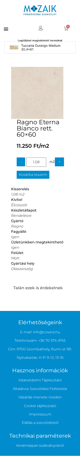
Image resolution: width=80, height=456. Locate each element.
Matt (15, 258)
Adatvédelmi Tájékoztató (40, 380)
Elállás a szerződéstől (40, 423)
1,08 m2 (17, 194)
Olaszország (22, 269)
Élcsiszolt (19, 205)
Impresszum (40, 414)
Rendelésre (21, 215)
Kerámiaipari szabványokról (40, 445)
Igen (15, 237)
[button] (6, 28)
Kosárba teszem (33, 175)
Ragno (17, 226)
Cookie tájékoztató (40, 406)
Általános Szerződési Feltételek (40, 389)
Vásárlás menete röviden (40, 397)
